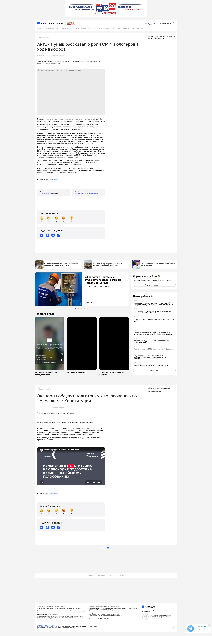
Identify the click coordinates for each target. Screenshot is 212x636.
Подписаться (201, 629)
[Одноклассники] (47, 235)
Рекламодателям (80, 28)
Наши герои (115, 28)
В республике (44, 37)
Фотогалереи (101, 576)
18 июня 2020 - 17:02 (42, 55)
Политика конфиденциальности (46, 628)
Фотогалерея (66, 28)
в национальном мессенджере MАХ (86, 193)
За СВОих (92, 28)
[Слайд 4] (84, 308)
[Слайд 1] (75, 308)
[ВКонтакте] (41, 235)
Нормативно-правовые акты (133, 28)
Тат (154, 23)
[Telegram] (53, 235)
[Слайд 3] (81, 308)
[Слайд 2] (78, 308)
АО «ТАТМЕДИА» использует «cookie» (48, 626)
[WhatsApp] (58, 235)
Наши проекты (103, 28)
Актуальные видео (52, 28)
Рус (146, 23)
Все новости (154, 370)
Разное (121, 576)
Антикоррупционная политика (46, 625)
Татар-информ (52, 179)
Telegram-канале (46, 193)
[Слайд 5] (87, 308)
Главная (40, 28)
